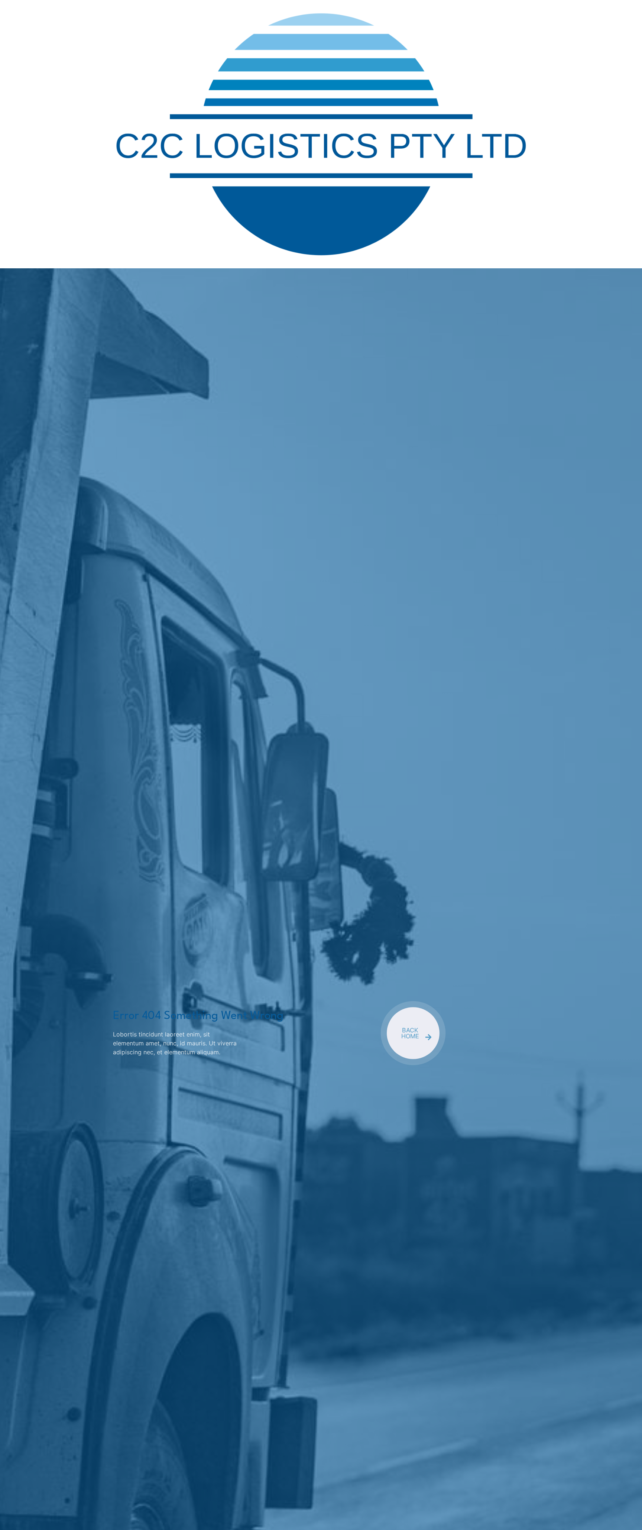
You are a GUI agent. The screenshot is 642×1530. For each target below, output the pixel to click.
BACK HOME (410, 1033)
